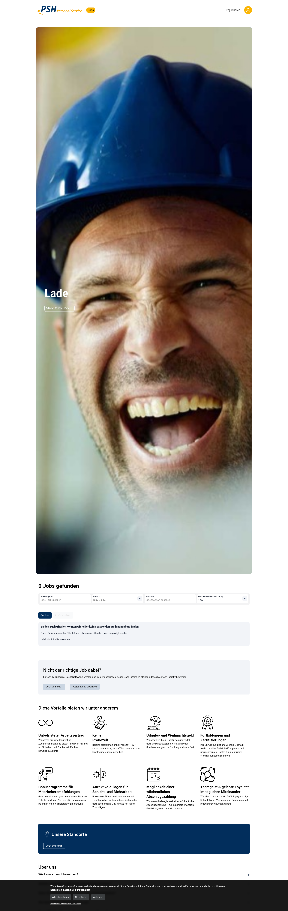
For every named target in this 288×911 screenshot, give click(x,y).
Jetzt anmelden (54, 686)
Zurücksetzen (63, 615)
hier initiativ (53, 639)
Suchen (45, 615)
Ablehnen (98, 897)
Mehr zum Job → (59, 308)
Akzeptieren (81, 897)
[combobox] (62, 600)
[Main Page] (60, 10)
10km (201, 600)
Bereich (96, 596)
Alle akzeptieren (60, 897)
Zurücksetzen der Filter (60, 633)
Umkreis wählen (210, 596)
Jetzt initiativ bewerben (84, 686)
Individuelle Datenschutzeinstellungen (65, 904)
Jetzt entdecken (54, 845)
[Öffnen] (140, 598)
